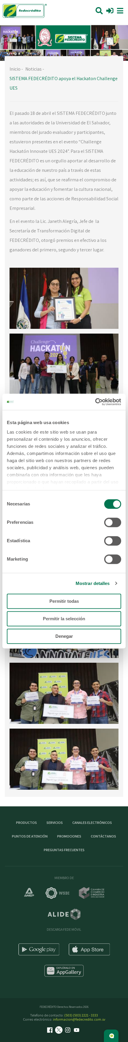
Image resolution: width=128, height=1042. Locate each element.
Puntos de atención (30, 836)
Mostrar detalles (93, 583)
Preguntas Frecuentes (64, 850)
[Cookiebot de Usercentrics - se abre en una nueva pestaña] (95, 402)
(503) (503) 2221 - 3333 (81, 1015)
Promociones (69, 836)
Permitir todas (64, 601)
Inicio (15, 69)
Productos (26, 822)
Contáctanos (103, 836)
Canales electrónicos (92, 822)
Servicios (54, 822)
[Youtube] (77, 1030)
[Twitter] (59, 1030)
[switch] (112, 522)
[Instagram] (68, 1030)
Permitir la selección (64, 618)
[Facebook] (50, 1030)
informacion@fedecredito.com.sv (79, 1019)
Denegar (64, 636)
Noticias (33, 69)
